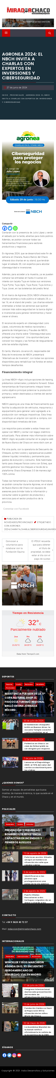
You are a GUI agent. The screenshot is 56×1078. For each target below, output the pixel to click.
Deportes (9, 684)
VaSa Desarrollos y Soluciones (38, 1070)
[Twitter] (10, 228)
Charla (25, 529)
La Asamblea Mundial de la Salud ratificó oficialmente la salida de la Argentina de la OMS (37, 1031)
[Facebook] (4, 228)
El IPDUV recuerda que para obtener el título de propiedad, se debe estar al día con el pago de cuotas (40, 550)
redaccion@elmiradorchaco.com (24, 929)
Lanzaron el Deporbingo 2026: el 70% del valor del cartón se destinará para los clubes (38, 766)
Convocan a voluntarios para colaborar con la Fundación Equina (15, 546)
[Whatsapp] (15, 228)
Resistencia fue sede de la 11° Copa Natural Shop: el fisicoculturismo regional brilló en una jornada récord (25, 702)
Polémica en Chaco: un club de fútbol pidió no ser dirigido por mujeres (37, 746)
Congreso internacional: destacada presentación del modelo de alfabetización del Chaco (38, 993)
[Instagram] (14, 1055)
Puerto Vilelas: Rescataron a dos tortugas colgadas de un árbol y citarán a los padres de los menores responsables (37, 901)
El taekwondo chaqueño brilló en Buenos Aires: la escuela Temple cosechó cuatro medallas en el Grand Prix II (37, 729)
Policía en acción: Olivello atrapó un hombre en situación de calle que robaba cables (38, 861)
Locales (18, 684)
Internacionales (23, 956)
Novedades (10, 522)
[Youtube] (19, 1055)
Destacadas (10, 824)
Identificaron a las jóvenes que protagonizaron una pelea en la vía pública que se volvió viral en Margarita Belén (36, 882)
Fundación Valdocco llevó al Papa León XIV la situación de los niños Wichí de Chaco (38, 1012)
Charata (15, 529)
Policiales (30, 824)
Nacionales (29, 684)
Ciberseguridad (38, 529)
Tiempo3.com (33, 654)
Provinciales (25, 522)
